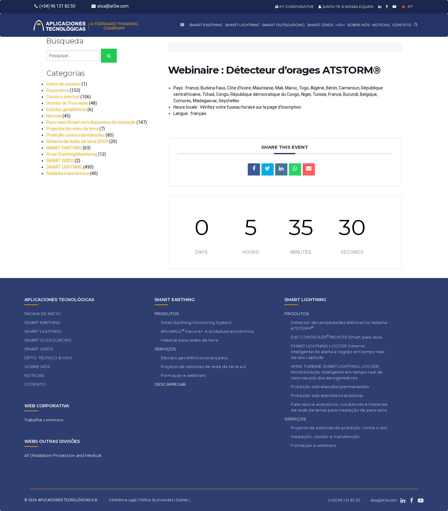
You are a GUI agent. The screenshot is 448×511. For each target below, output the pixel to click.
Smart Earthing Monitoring (71, 154)
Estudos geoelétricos (66, 109)
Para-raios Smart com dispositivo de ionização (91, 122)
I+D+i (340, 25)
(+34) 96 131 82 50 (57, 6)
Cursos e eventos (63, 96)
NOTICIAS (381, 25)
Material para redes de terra (189, 340)
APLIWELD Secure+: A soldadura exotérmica (207, 331)
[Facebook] (386, 6)
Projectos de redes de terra (72, 128)
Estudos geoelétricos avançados (194, 357)
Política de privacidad (156, 500)
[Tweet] (267, 169)
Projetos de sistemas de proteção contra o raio (339, 427)
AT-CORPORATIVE (296, 6)
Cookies (182, 500)
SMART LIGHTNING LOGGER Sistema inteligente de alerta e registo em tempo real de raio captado (337, 351)
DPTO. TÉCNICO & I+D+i (48, 357)
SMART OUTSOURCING (283, 25)
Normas (54, 115)
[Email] (309, 169)
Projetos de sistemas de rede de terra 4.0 (203, 366)
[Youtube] (393, 6)
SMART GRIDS (320, 25)
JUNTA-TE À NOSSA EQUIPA (347, 6)
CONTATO (401, 25)
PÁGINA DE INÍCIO (42, 313)
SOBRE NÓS (358, 25)
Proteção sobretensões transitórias (327, 395)
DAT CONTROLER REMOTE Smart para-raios (336, 336)
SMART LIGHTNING (242, 25)
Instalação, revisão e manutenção (325, 436)
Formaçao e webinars (183, 375)
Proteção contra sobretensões (75, 135)
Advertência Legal (123, 500)
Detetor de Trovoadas (67, 103)
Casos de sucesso (63, 84)
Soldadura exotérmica (67, 173)
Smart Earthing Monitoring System (196, 322)
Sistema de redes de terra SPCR (77, 141)
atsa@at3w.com (113, 6)
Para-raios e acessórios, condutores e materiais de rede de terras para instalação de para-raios (339, 407)
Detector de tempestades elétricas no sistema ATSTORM (339, 325)
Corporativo (57, 90)
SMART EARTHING (206, 25)
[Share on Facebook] (254, 169)
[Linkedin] (379, 6)
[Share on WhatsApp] (295, 169)
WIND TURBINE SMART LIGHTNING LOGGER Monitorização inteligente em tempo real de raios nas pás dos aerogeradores (336, 372)
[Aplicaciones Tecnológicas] (97, 25)
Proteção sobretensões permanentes (330, 386)
